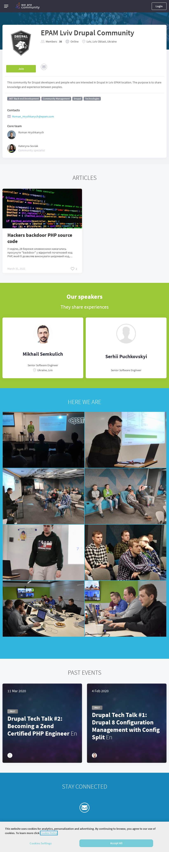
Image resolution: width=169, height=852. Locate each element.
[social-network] (44, 67)
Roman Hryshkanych (31, 132)
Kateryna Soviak (28, 146)
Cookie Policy (48, 833)
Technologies (92, 98)
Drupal (77, 98)
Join (21, 69)
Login (159, 6)
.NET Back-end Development (24, 98)
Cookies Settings (41, 843)
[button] (6, 6)
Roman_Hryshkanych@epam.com (33, 116)
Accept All (116, 843)
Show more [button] (11, 647)
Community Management (56, 98)
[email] (84, 807)
